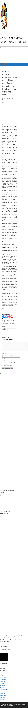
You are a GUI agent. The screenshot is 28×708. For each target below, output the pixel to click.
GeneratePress (9, 705)
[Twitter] (6, 316)
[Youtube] (11, 316)
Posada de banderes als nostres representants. (4, 687)
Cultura (11, 318)
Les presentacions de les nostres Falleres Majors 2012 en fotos (9, 325)
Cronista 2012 (6, 318)
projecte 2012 (11, 320)
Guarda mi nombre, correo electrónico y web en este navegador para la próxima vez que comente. (10, 363)
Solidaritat (4, 321)
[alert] (4, 659)
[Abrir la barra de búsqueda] (3, 65)
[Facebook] (3, 316)
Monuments (5, 320)
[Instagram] (9, 316)
